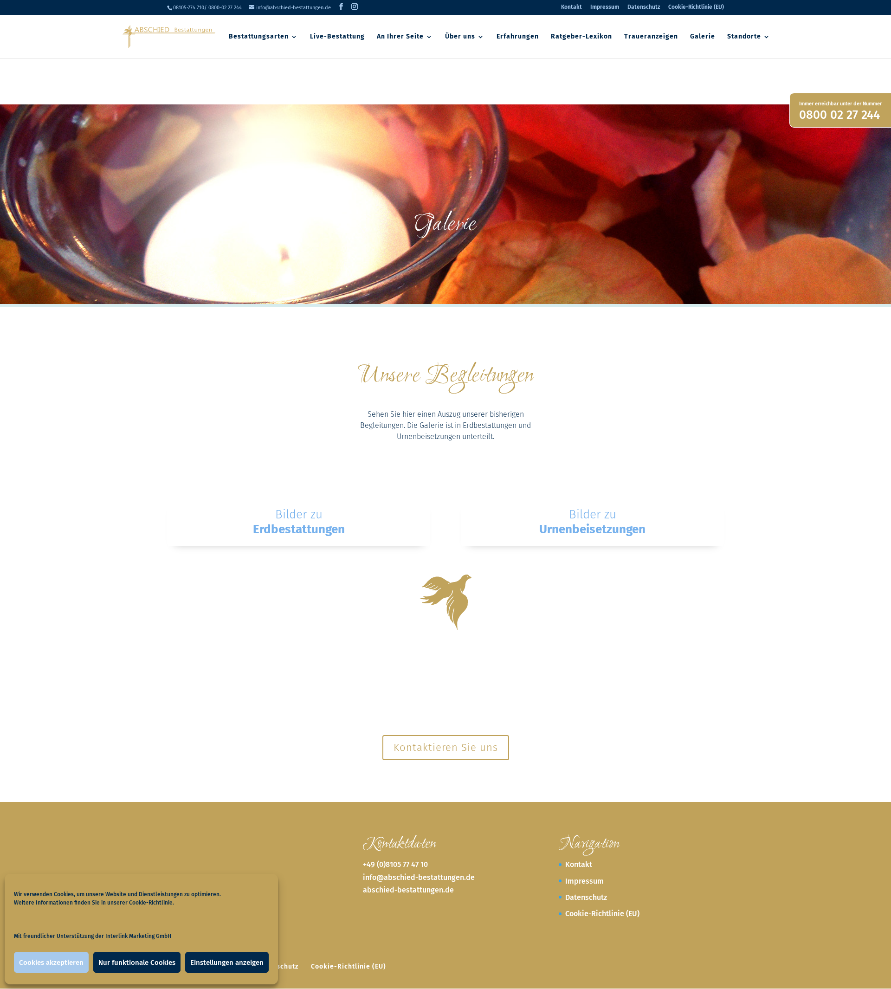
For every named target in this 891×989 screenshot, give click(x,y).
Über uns (460, 36)
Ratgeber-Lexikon (581, 36)
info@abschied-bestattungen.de (419, 877)
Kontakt (571, 7)
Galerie (702, 36)
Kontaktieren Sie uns (446, 747)
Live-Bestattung (337, 36)
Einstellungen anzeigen (227, 962)
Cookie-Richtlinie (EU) (696, 7)
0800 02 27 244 (839, 115)
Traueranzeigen (651, 36)
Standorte (744, 36)
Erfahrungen (518, 36)
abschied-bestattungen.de (408, 890)
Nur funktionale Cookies (136, 962)
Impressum (604, 7)
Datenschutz (643, 7)
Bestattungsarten (259, 36)
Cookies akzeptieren (51, 962)
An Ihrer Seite (400, 36)
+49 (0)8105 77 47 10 (395, 864)
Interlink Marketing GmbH (138, 936)
